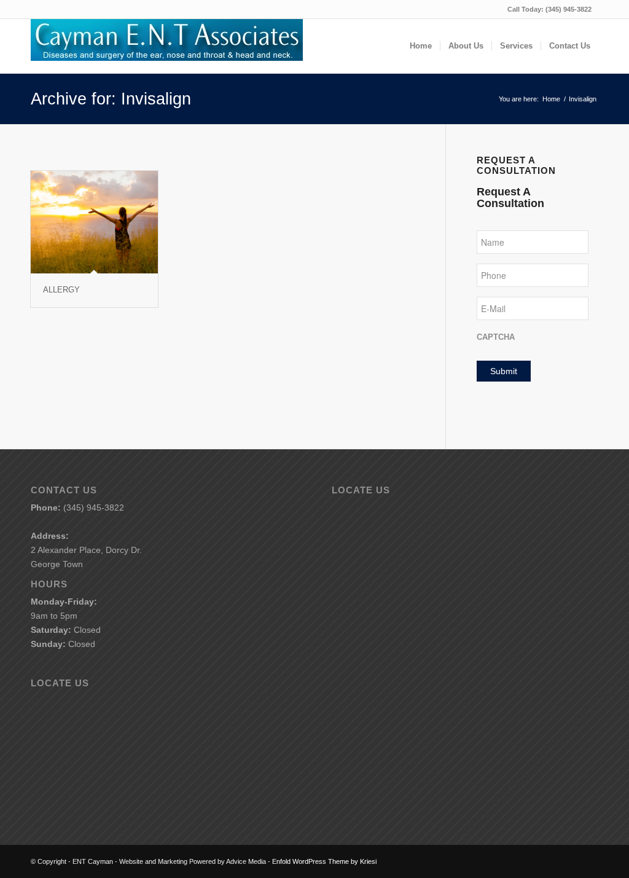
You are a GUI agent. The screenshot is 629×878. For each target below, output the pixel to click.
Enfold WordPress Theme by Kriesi (324, 861)
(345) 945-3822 (568, 9)
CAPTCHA (496, 337)
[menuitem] (421, 46)
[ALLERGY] (94, 222)
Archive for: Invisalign (111, 99)
